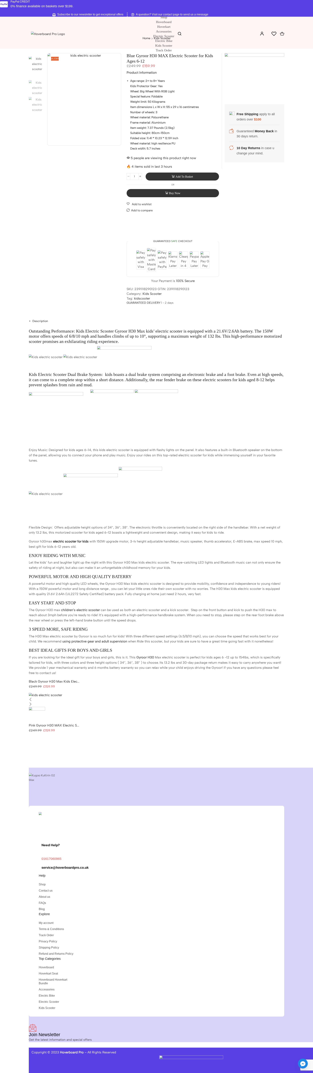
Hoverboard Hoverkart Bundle (53, 981)
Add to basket (184, 176)
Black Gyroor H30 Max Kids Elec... (54, 681)
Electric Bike (163, 41)
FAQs (42, 902)
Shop (163, 17)
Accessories (164, 31)
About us (44, 896)
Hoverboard (164, 22)
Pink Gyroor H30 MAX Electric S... (54, 725)
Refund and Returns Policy (56, 953)
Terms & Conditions (51, 929)
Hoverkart (163, 26)
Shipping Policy (49, 947)
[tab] (40, 321)
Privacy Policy (48, 941)
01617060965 (51, 859)
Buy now (173, 193)
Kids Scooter (163, 45)
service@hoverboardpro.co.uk (65, 867)
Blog (42, 909)
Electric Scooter (163, 36)
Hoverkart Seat (48, 973)
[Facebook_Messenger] (303, 1063)
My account (46, 922)
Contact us (46, 890)
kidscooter (142, 298)
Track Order (164, 50)
